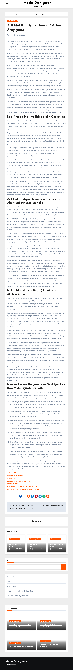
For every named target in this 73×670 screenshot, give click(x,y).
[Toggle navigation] (6, 4)
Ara (8, 561)
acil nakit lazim (12, 484)
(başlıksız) (10, 577)
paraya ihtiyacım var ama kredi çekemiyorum (23, 489)
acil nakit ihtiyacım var (15, 473)
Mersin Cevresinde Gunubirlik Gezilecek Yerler (36, 544)
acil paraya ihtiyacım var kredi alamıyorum (22, 486)
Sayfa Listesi (11, 586)
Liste (8, 581)
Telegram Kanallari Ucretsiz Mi (57, 544)
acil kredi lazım (12, 478)
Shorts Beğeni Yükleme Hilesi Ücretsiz (20, 591)
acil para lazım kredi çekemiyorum (19, 481)
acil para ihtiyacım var (15, 475)
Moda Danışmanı (38, 3)
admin (11, 35)
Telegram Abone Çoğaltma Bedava (18, 596)
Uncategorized (13, 20)
